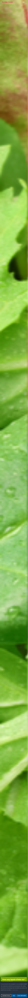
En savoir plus (14, 990)
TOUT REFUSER (22, 995)
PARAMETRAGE (6, 995)
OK (14, 995)
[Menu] (23, 2)
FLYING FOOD (7, 2)
